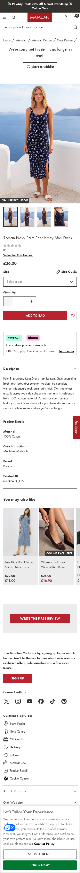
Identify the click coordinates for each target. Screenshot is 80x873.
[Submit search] (13, 17)
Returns (14, 755)
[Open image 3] (44, 217)
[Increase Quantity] (31, 301)
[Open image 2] (27, 217)
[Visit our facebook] (41, 701)
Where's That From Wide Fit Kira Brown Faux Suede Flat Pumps (55, 565)
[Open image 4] (61, 217)
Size (6, 272)
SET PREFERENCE (40, 854)
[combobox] (40, 282)
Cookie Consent (20, 778)
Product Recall (18, 771)
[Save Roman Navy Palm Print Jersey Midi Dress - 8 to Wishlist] (28, 67)
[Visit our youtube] (29, 701)
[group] (10, 579)
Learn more (66, 351)
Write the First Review (18, 255)
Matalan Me (18, 763)
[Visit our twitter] (6, 701)
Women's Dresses (42, 40)
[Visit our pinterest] (64, 701)
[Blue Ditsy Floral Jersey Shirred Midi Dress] (20, 532)
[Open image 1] (10, 217)
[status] (20, 301)
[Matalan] (39, 17)
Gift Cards (16, 739)
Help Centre (17, 731)
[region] (40, 839)
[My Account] (65, 17)
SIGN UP (17, 678)
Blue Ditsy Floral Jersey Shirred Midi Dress (19, 564)
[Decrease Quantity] (8, 301)
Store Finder (17, 724)
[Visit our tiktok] (52, 701)
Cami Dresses (65, 40)
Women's (21, 40)
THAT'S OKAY (40, 865)
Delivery (15, 747)
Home (6, 40)
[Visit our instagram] (18, 701)
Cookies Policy (44, 844)
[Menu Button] (4, 17)
